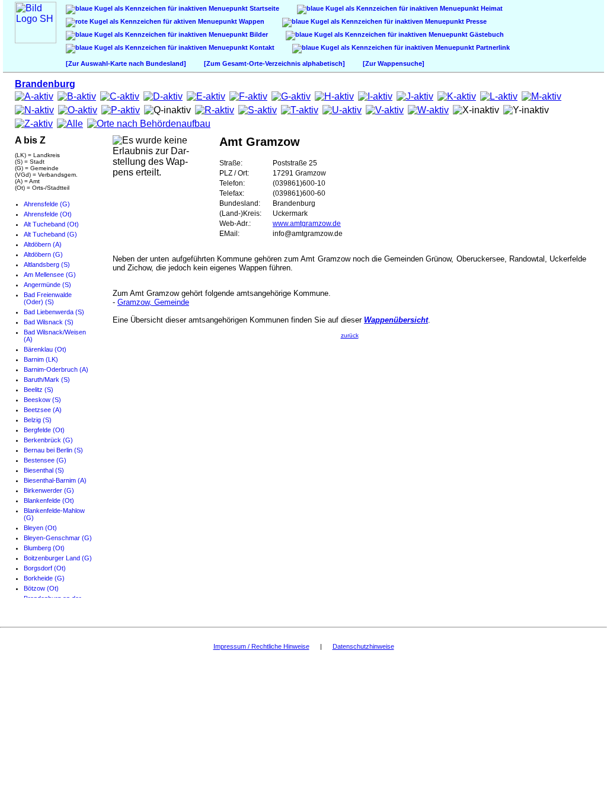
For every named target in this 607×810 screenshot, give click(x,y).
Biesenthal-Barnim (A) (55, 480)
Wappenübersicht (396, 319)
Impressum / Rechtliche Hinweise (261, 646)
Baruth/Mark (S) (47, 379)
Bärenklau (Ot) (45, 349)
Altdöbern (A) (43, 244)
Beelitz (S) (38, 389)
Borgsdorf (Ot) (45, 568)
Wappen (250, 21)
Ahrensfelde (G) (47, 204)
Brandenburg (45, 84)
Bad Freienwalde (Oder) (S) (48, 298)
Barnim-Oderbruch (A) (56, 369)
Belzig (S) (38, 419)
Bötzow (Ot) (41, 588)
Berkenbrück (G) (48, 440)
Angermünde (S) (47, 284)
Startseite (263, 8)
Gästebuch (486, 34)
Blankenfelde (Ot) (49, 500)
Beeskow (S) (42, 399)
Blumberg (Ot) (44, 547)
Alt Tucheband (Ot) (51, 224)
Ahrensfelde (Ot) (48, 214)
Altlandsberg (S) (47, 264)
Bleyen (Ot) (40, 527)
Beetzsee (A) (43, 409)
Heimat (491, 8)
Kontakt (261, 47)
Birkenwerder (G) (49, 490)
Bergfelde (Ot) (44, 429)
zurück (350, 335)
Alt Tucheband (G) (50, 234)
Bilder (258, 34)
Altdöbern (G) (43, 254)
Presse (475, 21)
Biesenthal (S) (44, 470)
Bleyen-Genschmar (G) (58, 537)
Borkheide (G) (44, 578)
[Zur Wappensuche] (393, 63)
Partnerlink (492, 47)
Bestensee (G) (45, 460)
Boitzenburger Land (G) (58, 558)
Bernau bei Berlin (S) (53, 450)
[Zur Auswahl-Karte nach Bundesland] (126, 63)
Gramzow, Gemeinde (153, 302)
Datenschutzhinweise (363, 646)
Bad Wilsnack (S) (49, 322)
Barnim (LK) (41, 359)
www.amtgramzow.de (307, 223)
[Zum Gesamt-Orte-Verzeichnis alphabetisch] (274, 63)
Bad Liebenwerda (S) (54, 311)
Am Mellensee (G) (50, 274)
